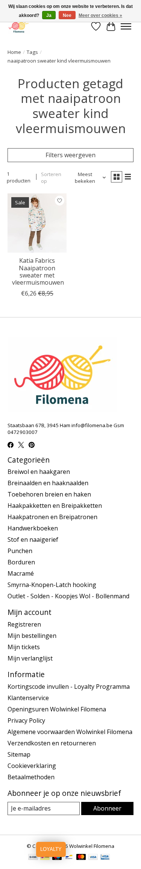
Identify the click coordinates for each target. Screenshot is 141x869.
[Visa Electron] (105, 857)
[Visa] (93, 857)
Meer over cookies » (100, 15)
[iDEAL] (45, 857)
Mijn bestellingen (32, 635)
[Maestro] (57, 857)
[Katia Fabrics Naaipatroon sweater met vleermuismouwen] (37, 223)
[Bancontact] (69, 857)
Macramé (21, 573)
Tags (32, 52)
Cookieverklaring (32, 766)
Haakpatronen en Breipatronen (52, 517)
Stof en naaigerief (33, 539)
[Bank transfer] (33, 857)
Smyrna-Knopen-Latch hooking (52, 585)
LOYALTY (51, 849)
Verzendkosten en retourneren (52, 743)
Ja (49, 15)
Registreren (24, 624)
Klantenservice (28, 698)
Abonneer (107, 808)
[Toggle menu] (125, 26)
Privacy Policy (26, 720)
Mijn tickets (24, 647)
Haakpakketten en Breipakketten (55, 505)
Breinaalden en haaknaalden (48, 483)
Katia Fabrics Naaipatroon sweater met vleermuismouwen (38, 271)
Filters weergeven (70, 155)
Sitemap (19, 754)
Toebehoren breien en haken (49, 494)
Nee (67, 15)
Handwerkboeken (33, 528)
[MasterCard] (81, 857)
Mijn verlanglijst (30, 658)
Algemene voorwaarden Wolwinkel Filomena (70, 732)
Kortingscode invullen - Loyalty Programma (69, 686)
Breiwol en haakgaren (39, 471)
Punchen (20, 551)
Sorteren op (51, 177)
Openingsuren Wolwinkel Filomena (57, 709)
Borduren (21, 562)
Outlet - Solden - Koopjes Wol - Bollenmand (68, 596)
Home (14, 52)
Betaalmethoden (31, 777)
